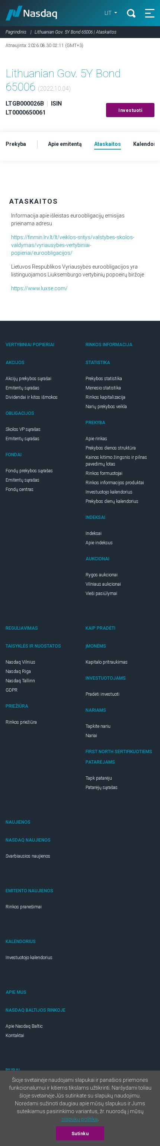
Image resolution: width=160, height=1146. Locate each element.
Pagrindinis (16, 32)
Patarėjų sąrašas (102, 787)
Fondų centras (19, 489)
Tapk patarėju (99, 778)
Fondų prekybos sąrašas (29, 470)
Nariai (91, 735)
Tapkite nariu (98, 726)
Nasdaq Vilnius (20, 662)
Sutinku (80, 1133)
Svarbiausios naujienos (28, 856)
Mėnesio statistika (103, 388)
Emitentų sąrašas (22, 388)
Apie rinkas (96, 438)
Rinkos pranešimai (24, 906)
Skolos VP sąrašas (23, 429)
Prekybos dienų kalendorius (112, 501)
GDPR (11, 690)
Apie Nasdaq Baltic (24, 1026)
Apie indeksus (99, 542)
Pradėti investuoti (102, 694)
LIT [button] (109, 13)
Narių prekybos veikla (106, 406)
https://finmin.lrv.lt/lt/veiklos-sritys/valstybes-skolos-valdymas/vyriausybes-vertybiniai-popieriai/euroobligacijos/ (72, 245)
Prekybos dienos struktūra (111, 448)
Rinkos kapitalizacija (105, 397)
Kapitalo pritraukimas (107, 662)
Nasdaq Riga (18, 671)
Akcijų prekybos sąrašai (28, 378)
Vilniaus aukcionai (103, 584)
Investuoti (130, 110)
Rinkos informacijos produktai (115, 482)
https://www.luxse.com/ (39, 288)
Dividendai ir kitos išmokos (32, 397)
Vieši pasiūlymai (101, 593)
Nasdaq (31, 13)
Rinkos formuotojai (104, 473)
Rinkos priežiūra (21, 722)
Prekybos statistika (104, 378)
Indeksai (94, 533)
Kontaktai (15, 1035)
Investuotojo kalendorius (109, 492)
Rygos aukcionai (102, 574)
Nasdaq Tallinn (20, 680)
